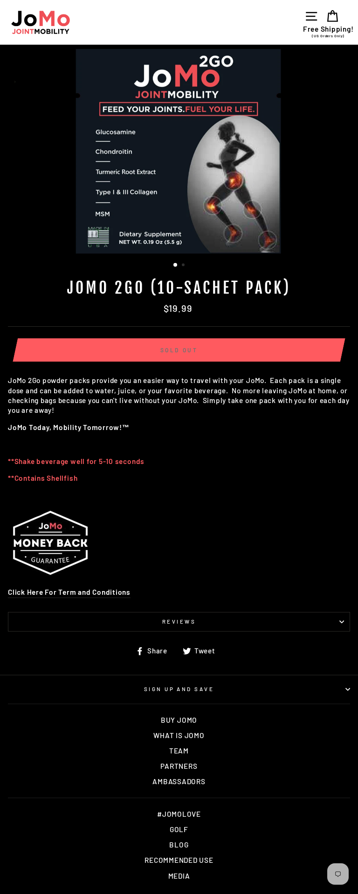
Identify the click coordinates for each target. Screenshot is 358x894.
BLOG (178, 844)
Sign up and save (179, 689)
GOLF (179, 829)
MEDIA (179, 876)
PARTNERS (178, 766)
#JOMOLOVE (179, 814)
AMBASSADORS (178, 781)
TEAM (179, 750)
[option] (179, 151)
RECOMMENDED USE (179, 860)
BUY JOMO (179, 720)
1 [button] (175, 265)
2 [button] (184, 265)
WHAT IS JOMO (178, 735)
